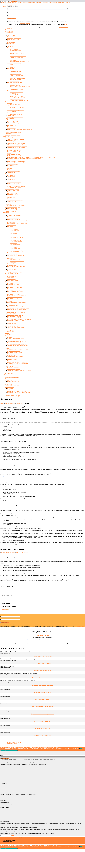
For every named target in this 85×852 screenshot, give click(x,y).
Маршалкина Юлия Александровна (42, 706)
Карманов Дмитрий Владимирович (42, 685)
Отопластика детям (10, 744)
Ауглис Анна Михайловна (42, 728)
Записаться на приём (12, 5)
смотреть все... (5, 609)
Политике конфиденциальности (25, 23)
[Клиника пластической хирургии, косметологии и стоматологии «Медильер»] (35, 2)
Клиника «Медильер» (13, 837)
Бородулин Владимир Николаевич (42, 677)
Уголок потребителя (7, 841)
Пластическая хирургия (10, 403)
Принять (80, 748)
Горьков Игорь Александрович (42, 721)
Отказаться (3, 750)
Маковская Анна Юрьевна (42, 699)
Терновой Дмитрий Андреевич (42, 656)
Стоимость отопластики (11, 743)
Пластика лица (19, 403)
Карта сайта (5, 843)
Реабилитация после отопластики (13, 742)
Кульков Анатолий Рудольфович (42, 663)
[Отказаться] (17, 750)
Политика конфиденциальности (11, 750)
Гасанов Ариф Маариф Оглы (42, 670)
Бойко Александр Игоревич (42, 735)
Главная (2, 403)
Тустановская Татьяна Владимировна (42, 714)
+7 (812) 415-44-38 (42, 635)
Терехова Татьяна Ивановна (42, 692)
